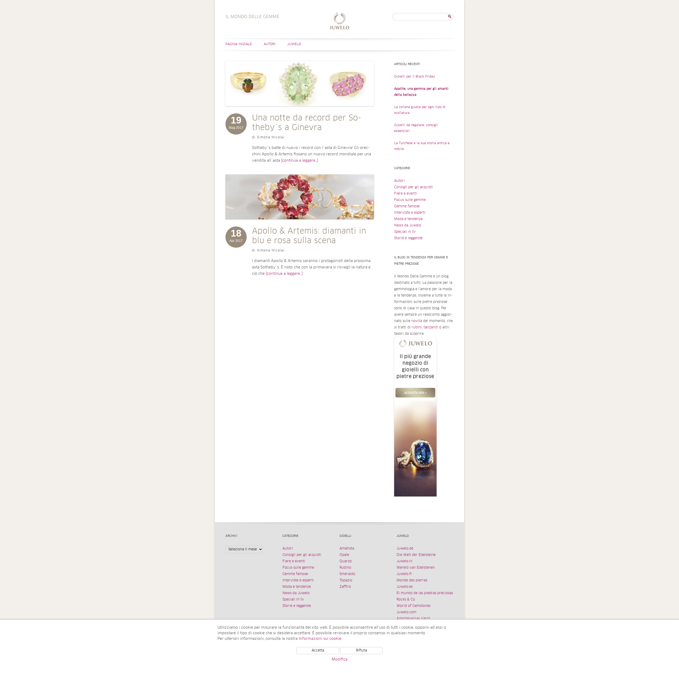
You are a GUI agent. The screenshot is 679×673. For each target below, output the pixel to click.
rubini (417, 327)
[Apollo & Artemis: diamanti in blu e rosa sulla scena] (299, 224)
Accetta (318, 650)
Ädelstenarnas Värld (413, 618)
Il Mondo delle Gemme (340, 22)
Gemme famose (407, 206)
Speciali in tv (405, 232)
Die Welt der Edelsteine (416, 555)
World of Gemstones (413, 606)
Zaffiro (345, 587)
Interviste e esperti (409, 213)
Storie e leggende (408, 238)
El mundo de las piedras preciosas (425, 593)
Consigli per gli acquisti (413, 187)
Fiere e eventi (405, 193)
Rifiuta (361, 650)
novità (416, 321)
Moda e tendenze (408, 219)
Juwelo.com (406, 612)
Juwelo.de (405, 548)
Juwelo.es (405, 587)
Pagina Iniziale (238, 44)
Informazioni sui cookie (320, 639)
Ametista (347, 548)
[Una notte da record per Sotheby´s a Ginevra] (299, 111)
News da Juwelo (407, 225)
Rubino (345, 567)
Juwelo (294, 44)
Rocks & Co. (406, 599)
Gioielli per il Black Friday (414, 76)
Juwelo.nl (404, 561)
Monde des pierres (412, 580)
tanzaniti (431, 327)
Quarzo (346, 561)
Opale (344, 555)
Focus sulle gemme (410, 200)
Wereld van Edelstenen (416, 567)
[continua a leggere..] (299, 160)
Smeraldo (347, 574)
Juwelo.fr (404, 574)
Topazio (346, 580)
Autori (270, 44)
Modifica (339, 659)
